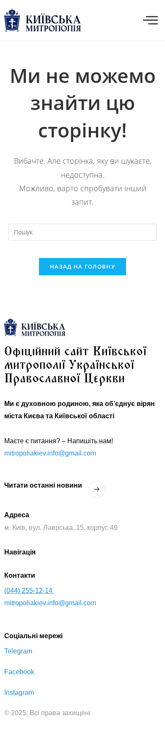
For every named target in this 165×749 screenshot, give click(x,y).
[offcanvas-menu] (150, 20)
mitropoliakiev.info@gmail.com (50, 453)
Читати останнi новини (43, 485)
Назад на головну (82, 266)
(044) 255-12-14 (29, 590)
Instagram (19, 692)
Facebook (19, 671)
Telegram (18, 651)
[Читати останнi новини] (96, 489)
